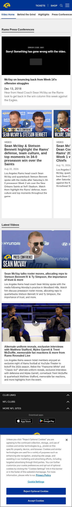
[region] (36, 471)
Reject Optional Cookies (36, 491)
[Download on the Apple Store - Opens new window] (24, 421)
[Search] (61, 5)
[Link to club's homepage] (7, 4)
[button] (36, 61)
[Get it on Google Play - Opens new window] (47, 422)
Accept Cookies (36, 500)
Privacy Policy (43, 475)
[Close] (66, 440)
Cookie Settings (36, 481)
